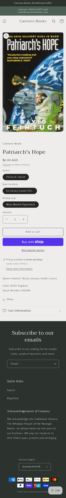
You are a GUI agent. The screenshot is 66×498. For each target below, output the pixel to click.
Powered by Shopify (41, 492)
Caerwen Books (28, 492)
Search (11, 390)
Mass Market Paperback (20, 204)
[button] (4, 21)
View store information (19, 268)
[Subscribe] (55, 364)
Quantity (7, 212)
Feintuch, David (15, 177)
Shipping (6, 165)
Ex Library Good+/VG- (19, 190)
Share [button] (10, 299)
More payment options (33, 250)
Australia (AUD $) (31, 466)
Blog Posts (13, 398)
